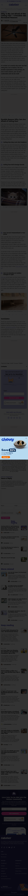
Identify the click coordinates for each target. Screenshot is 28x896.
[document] (14, 448)
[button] (26, 438)
